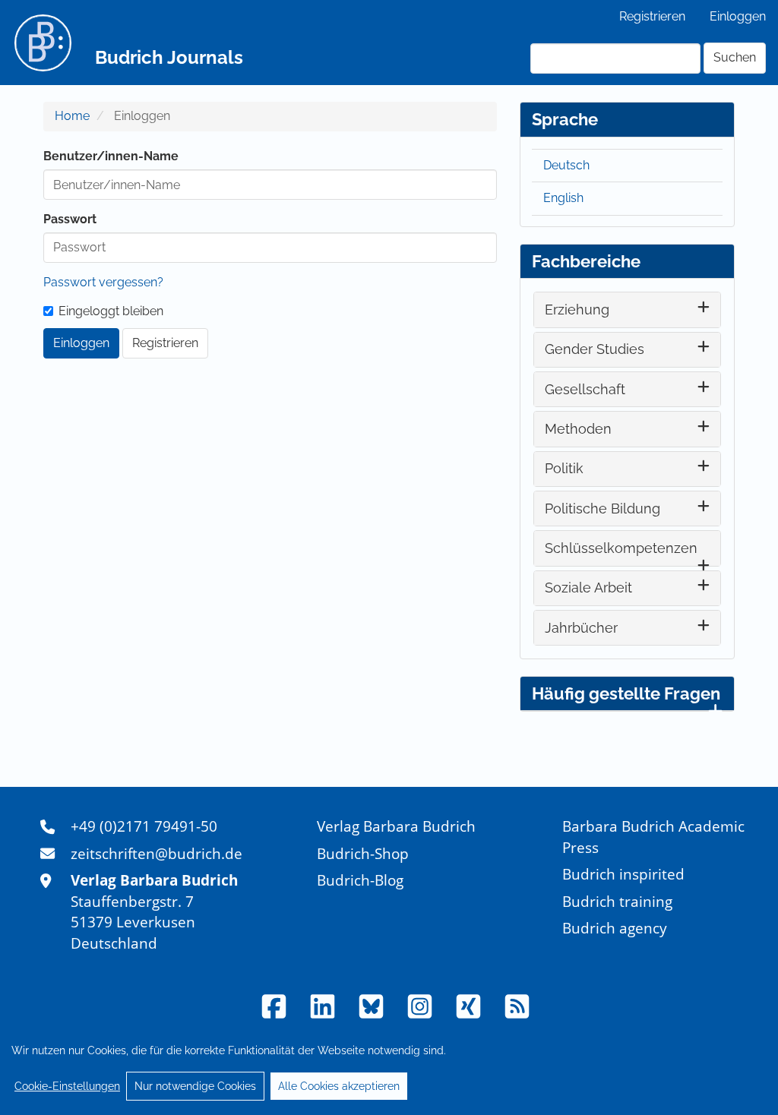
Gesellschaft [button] (585, 389)
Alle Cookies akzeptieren (339, 1086)
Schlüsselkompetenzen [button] (621, 548)
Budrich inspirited (623, 874)
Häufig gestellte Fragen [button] (626, 693)
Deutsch (566, 165)
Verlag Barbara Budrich (396, 826)
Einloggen (738, 16)
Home (72, 116)
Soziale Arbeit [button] (588, 587)
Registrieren (652, 16)
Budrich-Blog (360, 880)
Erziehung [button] (577, 309)
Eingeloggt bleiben (111, 311)
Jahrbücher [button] (581, 628)
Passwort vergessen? (103, 282)
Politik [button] (564, 468)
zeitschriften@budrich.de (156, 853)
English (563, 198)
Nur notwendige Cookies (195, 1086)
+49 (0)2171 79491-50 (144, 826)
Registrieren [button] (165, 343)
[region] (389, 1068)
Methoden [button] (578, 429)
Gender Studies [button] (594, 349)
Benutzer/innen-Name (111, 156)
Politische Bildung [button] (602, 508)
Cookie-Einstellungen (67, 1086)
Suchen (734, 57)
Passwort (69, 219)
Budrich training (617, 901)
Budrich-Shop (363, 853)
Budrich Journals (169, 57)
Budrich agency (614, 928)
